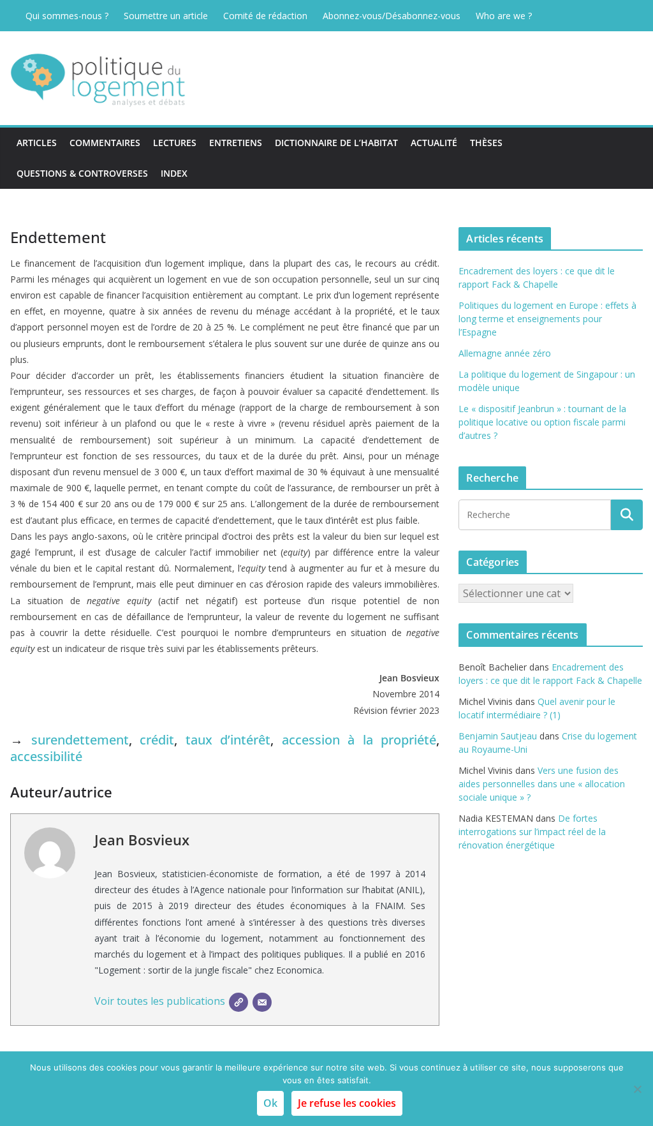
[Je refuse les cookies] (637, 1089)
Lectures (174, 143)
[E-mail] (262, 1002)
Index (174, 173)
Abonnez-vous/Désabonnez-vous (391, 16)
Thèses (486, 143)
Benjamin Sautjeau (498, 736)
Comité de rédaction (265, 16)
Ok (270, 1103)
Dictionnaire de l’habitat (336, 143)
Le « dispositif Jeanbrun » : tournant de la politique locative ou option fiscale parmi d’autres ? (542, 422)
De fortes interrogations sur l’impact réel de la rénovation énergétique (532, 831)
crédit (157, 739)
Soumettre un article (166, 16)
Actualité (434, 143)
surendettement (80, 739)
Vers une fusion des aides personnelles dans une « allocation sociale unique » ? (542, 783)
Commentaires (105, 143)
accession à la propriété (359, 739)
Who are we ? (504, 16)
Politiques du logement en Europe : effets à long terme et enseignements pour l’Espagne (547, 318)
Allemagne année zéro (505, 353)
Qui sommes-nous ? (67, 16)
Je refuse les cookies (347, 1103)
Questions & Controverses (82, 173)
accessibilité (46, 756)
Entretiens (235, 143)
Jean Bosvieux (141, 839)
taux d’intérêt (228, 739)
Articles (37, 143)
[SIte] (238, 1002)
